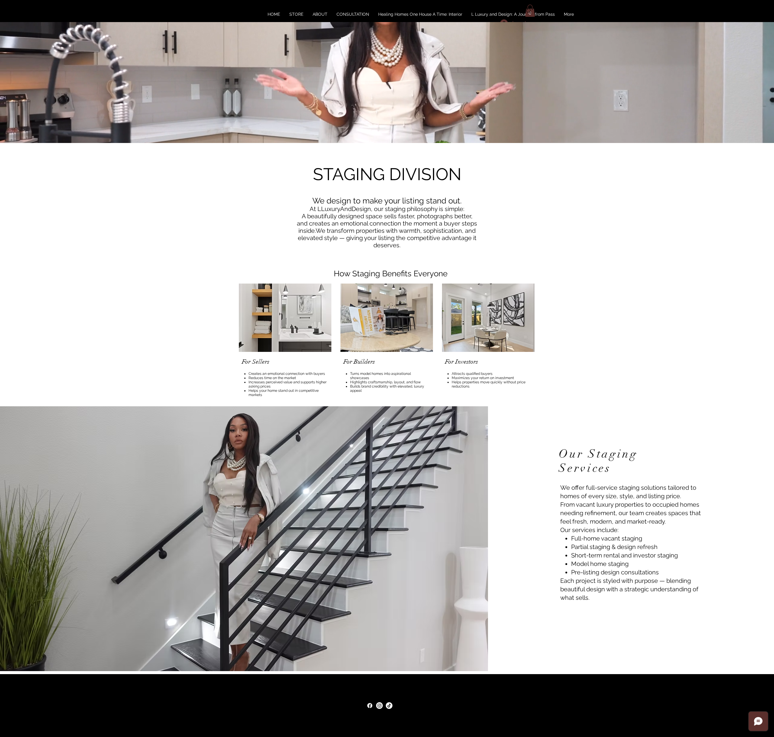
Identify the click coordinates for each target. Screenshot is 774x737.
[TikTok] (389, 705)
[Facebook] (369, 705)
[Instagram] (379, 705)
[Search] (528, 11)
